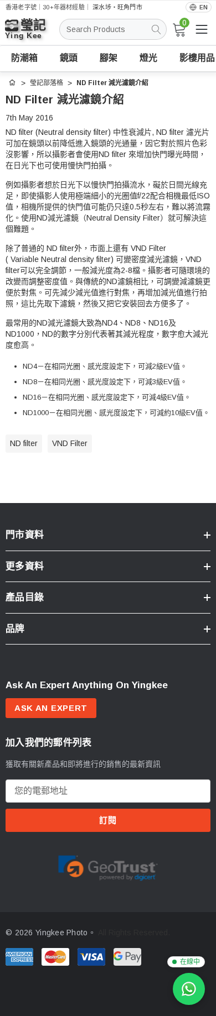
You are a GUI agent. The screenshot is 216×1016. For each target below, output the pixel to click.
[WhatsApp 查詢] (189, 989)
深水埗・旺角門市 (117, 7)
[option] (108, 866)
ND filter (24, 443)
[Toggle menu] (201, 29)
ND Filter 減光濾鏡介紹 (65, 99)
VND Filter (70, 443)
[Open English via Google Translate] (199, 7)
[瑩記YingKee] (33, 34)
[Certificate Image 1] (108, 866)
